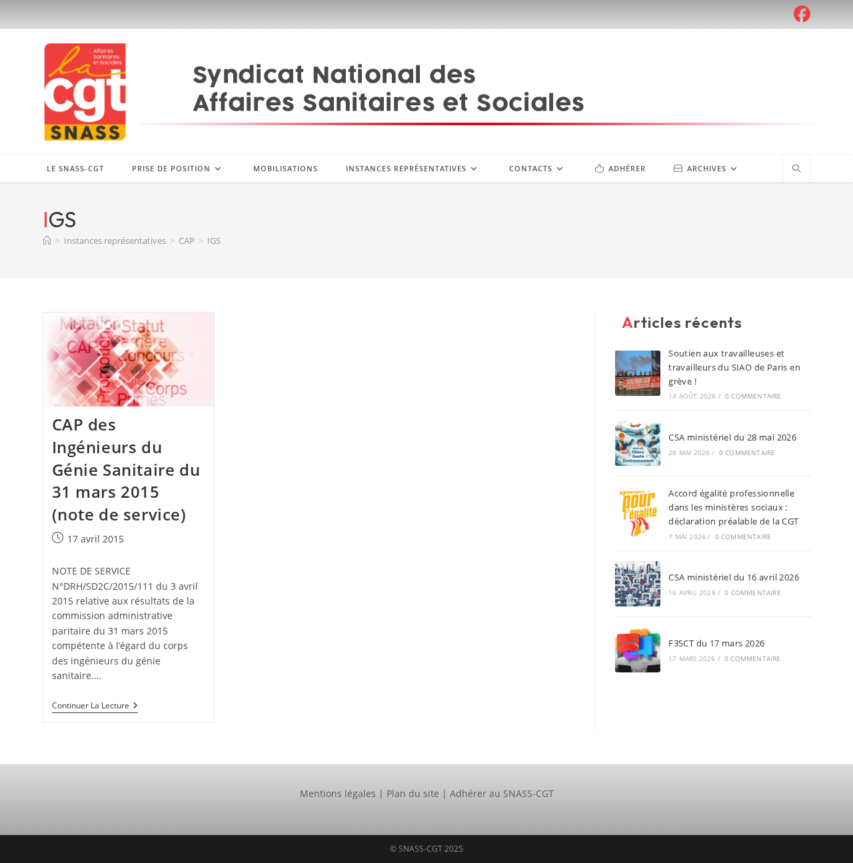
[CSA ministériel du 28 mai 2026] (637, 443)
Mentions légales (338, 793)
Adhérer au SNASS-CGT (502, 793)
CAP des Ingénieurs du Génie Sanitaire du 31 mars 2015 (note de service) (126, 468)
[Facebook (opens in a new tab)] (800, 14)
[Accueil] (47, 241)
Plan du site (413, 793)
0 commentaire (753, 396)
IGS (214, 241)
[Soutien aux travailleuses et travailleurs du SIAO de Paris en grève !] (637, 373)
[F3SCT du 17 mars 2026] (637, 649)
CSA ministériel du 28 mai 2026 (732, 437)
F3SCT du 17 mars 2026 (716, 643)
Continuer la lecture (95, 706)
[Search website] (796, 169)
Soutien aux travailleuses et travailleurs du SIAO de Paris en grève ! (734, 367)
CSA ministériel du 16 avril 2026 (733, 577)
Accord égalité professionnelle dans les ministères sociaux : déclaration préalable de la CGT (733, 507)
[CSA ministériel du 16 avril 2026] (637, 583)
